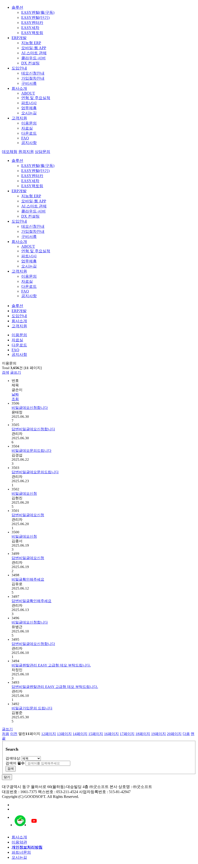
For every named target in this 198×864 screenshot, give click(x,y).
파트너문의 (21, 852)
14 (80, 734)
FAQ (25, 138)
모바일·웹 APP (33, 48)
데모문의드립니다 (31, 451)
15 (95, 734)
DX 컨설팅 (30, 63)
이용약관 (19, 842)
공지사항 (29, 143)
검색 (5, 372)
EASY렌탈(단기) (35, 17)
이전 (13, 734)
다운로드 (29, 133)
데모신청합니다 (30, 408)
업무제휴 (29, 108)
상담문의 (42, 152)
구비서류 (29, 83)
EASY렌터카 (32, 23)
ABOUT (28, 93)
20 (174, 734)
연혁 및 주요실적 (35, 98)
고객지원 (19, 118)
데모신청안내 (32, 73)
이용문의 (29, 123)
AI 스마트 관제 (34, 53)
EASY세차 (30, 28)
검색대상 (13, 758)
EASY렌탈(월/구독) (37, 12)
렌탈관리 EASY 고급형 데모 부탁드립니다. (51, 665)
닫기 (7, 777)
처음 (5, 734)
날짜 (15, 394)
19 (158, 734)
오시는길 (29, 113)
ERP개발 (19, 38)
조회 (15, 399)
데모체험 (9, 152)
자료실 (27, 128)
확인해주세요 (28, 579)
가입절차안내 (32, 78)
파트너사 (29, 103)
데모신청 (24, 493)
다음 (186, 734)
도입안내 (19, 68)
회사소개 (19, 88)
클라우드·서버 (33, 58)
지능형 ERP (31, 43)
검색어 (15, 763)
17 (127, 734)
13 (64, 734)
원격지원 (26, 152)
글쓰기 (15, 372)
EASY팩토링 (32, 33)
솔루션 (17, 7)
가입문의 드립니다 (32, 708)
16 (111, 734)
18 (142, 734)
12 (48, 734)
